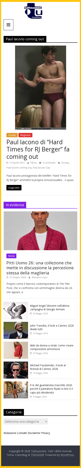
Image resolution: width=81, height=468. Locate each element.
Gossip (12, 135)
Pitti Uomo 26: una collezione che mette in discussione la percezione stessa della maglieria (40, 268)
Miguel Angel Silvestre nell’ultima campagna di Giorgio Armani (49, 307)
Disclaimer (34, 433)
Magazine (25, 135)
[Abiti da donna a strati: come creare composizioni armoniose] (16, 343)
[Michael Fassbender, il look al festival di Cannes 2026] (16, 363)
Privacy (45, 433)
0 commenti (48, 162)
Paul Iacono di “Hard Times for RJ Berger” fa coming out (38, 149)
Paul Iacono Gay (41, 167)
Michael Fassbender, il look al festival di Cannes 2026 (48, 367)
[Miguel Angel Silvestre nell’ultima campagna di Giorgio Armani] (16, 304)
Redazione (10, 433)
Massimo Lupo (39, 277)
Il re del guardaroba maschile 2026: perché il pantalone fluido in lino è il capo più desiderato (51, 388)
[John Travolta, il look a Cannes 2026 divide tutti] (16, 324)
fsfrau (34, 162)
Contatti (22, 433)
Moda (11, 256)
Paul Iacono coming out (18, 167)
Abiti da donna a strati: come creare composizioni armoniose (51, 347)
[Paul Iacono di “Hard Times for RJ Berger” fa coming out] (40, 48)
